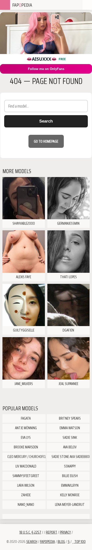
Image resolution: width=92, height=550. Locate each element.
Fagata (25, 418)
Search (46, 121)
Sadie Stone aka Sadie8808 (70, 457)
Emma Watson (69, 428)
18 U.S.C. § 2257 (30, 532)
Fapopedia (47, 541)
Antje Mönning (25, 428)
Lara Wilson (25, 485)
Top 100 (80, 541)
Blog (61, 541)
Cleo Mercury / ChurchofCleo (26, 457)
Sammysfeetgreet (25, 476)
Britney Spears (69, 418)
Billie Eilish (69, 476)
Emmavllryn (69, 485)
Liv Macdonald (25, 466)
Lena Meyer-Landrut (69, 505)
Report (51, 532)
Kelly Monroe (69, 495)
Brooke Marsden (25, 447)
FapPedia (22, 5)
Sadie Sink (69, 437)
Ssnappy (69, 466)
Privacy (65, 532)
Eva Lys (25, 437)
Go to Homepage (46, 141)
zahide (25, 495)
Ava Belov (69, 447)
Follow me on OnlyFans (46, 69)
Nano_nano (25, 505)
